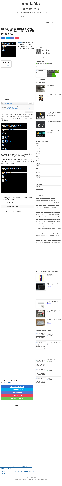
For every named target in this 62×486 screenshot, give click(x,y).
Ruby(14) (56, 233)
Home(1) (37, 216)
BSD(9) (37, 205)
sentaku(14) (43, 235)
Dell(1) (45, 207)
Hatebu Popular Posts (43, 330)
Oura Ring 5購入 (50, 85)
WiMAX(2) (41, 242)
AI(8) (41, 198)
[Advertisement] (17, 83)
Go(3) (44, 214)
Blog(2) (42, 202)
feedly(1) (55, 209)
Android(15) (53, 198)
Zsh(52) (58, 242)
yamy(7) (55, 242)
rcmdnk (5, 103)
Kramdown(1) (57, 221)
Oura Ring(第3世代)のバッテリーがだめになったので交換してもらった (54, 321)
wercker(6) (37, 242)
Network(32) (47, 226)
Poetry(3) (37, 230)
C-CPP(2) (40, 205)
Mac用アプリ (50, 378)
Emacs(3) (42, 209)
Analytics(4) (48, 198)
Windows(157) (47, 242)
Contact (27, 477)
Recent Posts (40, 83)
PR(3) (46, 230)
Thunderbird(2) (50, 237)
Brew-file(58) (56, 202)
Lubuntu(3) (49, 223)
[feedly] (35, 9)
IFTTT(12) (48, 216)
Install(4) (51, 216)
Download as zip (29, 112)
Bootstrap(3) (51, 202)
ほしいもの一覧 (40, 57)
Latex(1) (37, 223)
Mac (38, 12)
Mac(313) (54, 223)
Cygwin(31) (41, 207)
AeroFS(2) (37, 198)
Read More (10, 107)
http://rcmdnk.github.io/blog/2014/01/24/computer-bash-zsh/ (16, 108)
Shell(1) (47, 235)
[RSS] (32, 9)
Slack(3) (37, 237)
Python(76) (38, 233)
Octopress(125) (39, 228)
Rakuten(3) (45, 233)
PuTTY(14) (53, 230)
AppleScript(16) (39, 200)
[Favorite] (38, 9)
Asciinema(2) (44, 200)
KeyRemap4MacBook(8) (50, 221)
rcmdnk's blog (31, 3)
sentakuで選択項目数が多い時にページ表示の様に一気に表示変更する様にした (17, 31)
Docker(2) (55, 207)
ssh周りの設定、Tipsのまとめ (53, 369)
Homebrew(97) (42, 216)
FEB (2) (38, 148)
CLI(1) (54, 205)
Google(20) (48, 214)
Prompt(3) (49, 230)
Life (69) (37, 191)
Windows (32, 12)
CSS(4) (37, 207)
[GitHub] (30, 9)
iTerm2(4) (42, 219)
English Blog (43, 12)
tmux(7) (55, 237)
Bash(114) (55, 200)
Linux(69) (41, 223)
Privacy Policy (33, 477)
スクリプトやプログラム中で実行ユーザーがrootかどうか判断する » (18, 472)
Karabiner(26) (38, 221)
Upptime (43, 79)
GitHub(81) (57, 212)
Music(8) (42, 226)
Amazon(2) (44, 198)
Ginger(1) (50, 212)
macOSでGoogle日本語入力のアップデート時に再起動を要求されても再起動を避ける (54, 114)
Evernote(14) (51, 209)
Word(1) (52, 242)
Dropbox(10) (38, 209)
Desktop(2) (48, 207)
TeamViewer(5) (44, 237)
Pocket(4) (59, 228)
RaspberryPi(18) (51, 233)
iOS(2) (55, 216)
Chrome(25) (50, 205)
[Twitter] (27, 9)
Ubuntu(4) (45, 240)
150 (30, 103)
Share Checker (25, 12)
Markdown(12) (38, 226)
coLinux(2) (57, 205)
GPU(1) (54, 214)
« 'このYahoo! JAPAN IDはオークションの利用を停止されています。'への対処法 (16, 467)
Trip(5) (42, 240)
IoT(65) (57, 216)
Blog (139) (38, 186)
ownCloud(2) (45, 228)
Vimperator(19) (55, 240)
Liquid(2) (45, 223)
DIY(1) (52, 207)
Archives (17, 12)
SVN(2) (40, 237)
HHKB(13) (58, 214)
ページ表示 (6, 65)
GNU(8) (41, 214)
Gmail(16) (38, 214)
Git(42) (53, 212)
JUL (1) (38, 145)
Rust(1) (59, 233)
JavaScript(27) (50, 219)
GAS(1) (42, 212)
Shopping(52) (51, 235)
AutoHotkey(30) (50, 200)
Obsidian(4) (52, 226)
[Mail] (24, 9)
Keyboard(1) (44, 221)
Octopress (35, 479)
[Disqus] (17, 447)
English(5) (46, 209)
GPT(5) (51, 214)
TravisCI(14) (38, 240)
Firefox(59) (38, 212)
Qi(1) (42, 233)
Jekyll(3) (54, 219)
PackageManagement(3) (52, 228)
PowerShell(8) (42, 230)
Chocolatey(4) (45, 205)
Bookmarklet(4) (46, 202)
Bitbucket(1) (38, 202)
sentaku (20, 42)
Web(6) (59, 240)
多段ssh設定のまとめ (51, 359)
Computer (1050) (39, 189)
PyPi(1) (57, 230)
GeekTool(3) (46, 212)
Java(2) (45, 219)
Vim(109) (50, 240)
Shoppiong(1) (56, 235)
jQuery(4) (58, 219)
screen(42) (38, 235)
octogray (45, 479)
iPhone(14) (38, 219)
